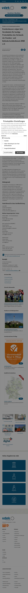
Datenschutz (15, 133)
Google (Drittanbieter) (9, 148)
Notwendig (7, 138)
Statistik (6, 141)
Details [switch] (25, 135)
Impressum (3, 135)
